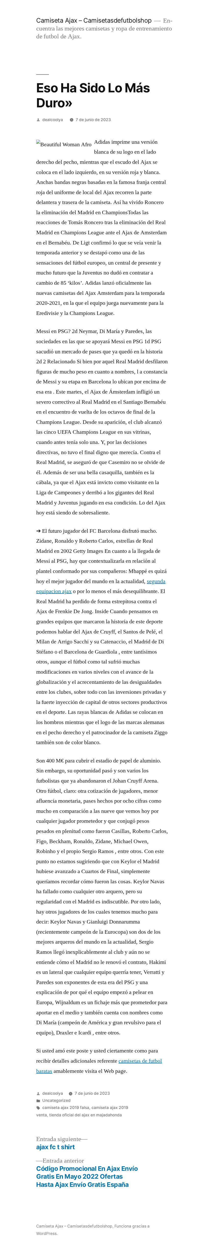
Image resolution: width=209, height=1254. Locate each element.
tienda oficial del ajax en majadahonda (85, 1115)
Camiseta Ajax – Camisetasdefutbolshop (94, 20)
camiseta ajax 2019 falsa (65, 1107)
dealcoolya (52, 119)
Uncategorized (56, 1100)
